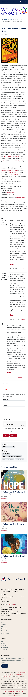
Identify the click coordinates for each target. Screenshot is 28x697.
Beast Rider (6, 453)
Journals (3, 624)
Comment (5, 405)
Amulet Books (10, 192)
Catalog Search (5, 633)
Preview (13, 435)
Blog (11, 19)
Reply (12, 264)
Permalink (23, 268)
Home (5, 19)
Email (4, 390)
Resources (4, 629)
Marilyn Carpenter (8, 459)
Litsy (2, 641)
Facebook (5, 645)
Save (6, 435)
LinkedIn (5, 650)
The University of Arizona (14, 695)
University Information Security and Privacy (14, 691)
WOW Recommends (8, 447)
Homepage (6, 399)
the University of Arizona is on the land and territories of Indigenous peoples (14, 674)
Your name (6, 384)
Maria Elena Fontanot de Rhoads (12, 456)
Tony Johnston (19, 459)
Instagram (5, 647)
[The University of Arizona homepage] (9, 2)
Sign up (5, 666)
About (2, 622)
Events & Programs (6, 631)
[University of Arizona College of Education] (14, 579)
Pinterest (5, 643)
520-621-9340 (11, 605)
